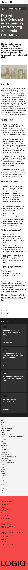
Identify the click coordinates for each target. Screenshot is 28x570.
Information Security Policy (8, 544)
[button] (26, 2)
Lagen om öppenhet (6, 542)
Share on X (4, 310)
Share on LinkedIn (5, 312)
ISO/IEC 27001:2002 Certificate (9, 545)
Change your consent (6, 551)
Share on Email (5, 313)
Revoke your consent (6, 552)
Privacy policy (5, 541)
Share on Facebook (6, 309)
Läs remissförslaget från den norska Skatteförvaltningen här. (13, 297)
